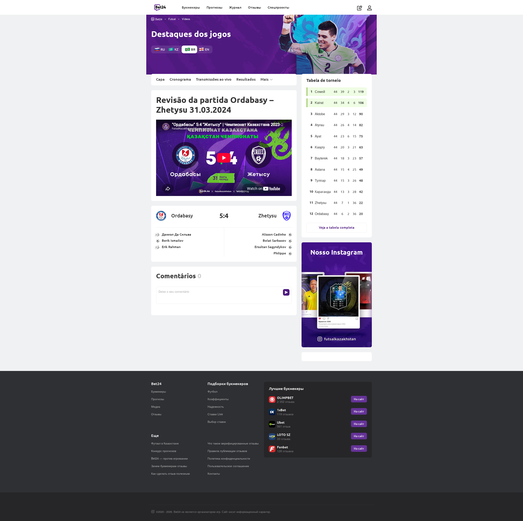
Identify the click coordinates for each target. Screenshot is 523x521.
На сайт (359, 399)
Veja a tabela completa (336, 227)
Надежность (216, 406)
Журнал (235, 7)
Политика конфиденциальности (229, 458)
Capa (160, 79)
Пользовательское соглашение (228, 466)
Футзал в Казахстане (165, 443)
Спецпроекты (278, 7)
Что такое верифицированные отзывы (233, 443)
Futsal (172, 19)
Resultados (246, 79)
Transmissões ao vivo (213, 79)
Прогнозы (214, 7)
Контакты (214, 473)
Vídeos (186, 19)
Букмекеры (191, 7)
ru (163, 49)
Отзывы (254, 7)
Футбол (212, 391)
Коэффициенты (218, 399)
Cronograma (180, 79)
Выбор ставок (217, 422)
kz (176, 49)
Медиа (155, 406)
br (193, 49)
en (207, 49)
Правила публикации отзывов (227, 451)
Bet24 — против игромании (169, 458)
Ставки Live (215, 414)
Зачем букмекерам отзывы (169, 466)
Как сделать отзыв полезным (170, 473)
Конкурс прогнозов (163, 451)
